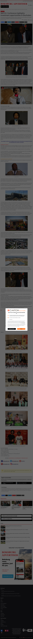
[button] (16, 319)
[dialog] (17, 319)
